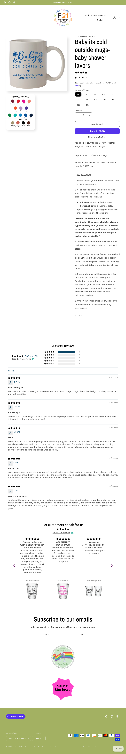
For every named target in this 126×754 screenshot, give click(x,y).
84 (87, 99)
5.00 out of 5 (31, 356)
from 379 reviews (61, 532)
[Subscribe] (82, 634)
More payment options (97, 137)
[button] (5, 17)
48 (103, 94)
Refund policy (47, 747)
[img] (14, 378)
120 (113, 99)
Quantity (78, 110)
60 (112, 94)
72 (78, 99)
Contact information (90, 747)
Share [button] (80, 315)
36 (95, 94)
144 (88, 105)
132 (78, 105)
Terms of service (74, 747)
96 (95, 99)
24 (86, 94)
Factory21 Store (18, 747)
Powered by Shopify (32, 747)
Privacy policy (60, 747)
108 (104, 99)
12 (78, 94)
